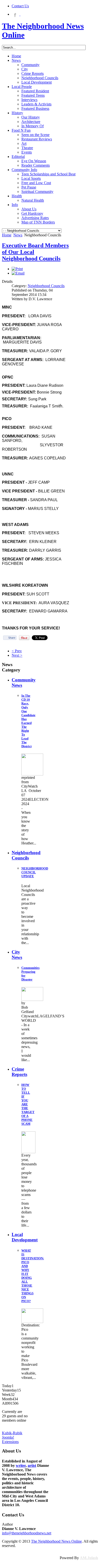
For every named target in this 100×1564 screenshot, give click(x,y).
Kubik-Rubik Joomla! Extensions (12, 1437)
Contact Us (20, 6)
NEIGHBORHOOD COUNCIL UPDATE (34, 872)
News (17, 235)
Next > (17, 655)
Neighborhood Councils (46, 286)
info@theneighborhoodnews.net (26, 1533)
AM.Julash (89, 1558)
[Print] (17, 269)
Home (6, 235)
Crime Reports (19, 1071)
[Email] (18, 273)
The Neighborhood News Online (56, 1541)
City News (17, 954)
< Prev (17, 651)
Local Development (25, 1237)
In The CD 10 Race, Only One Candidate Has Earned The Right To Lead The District (28, 721)
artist (32, 1465)
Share (11, 637)
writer (21, 1465)
